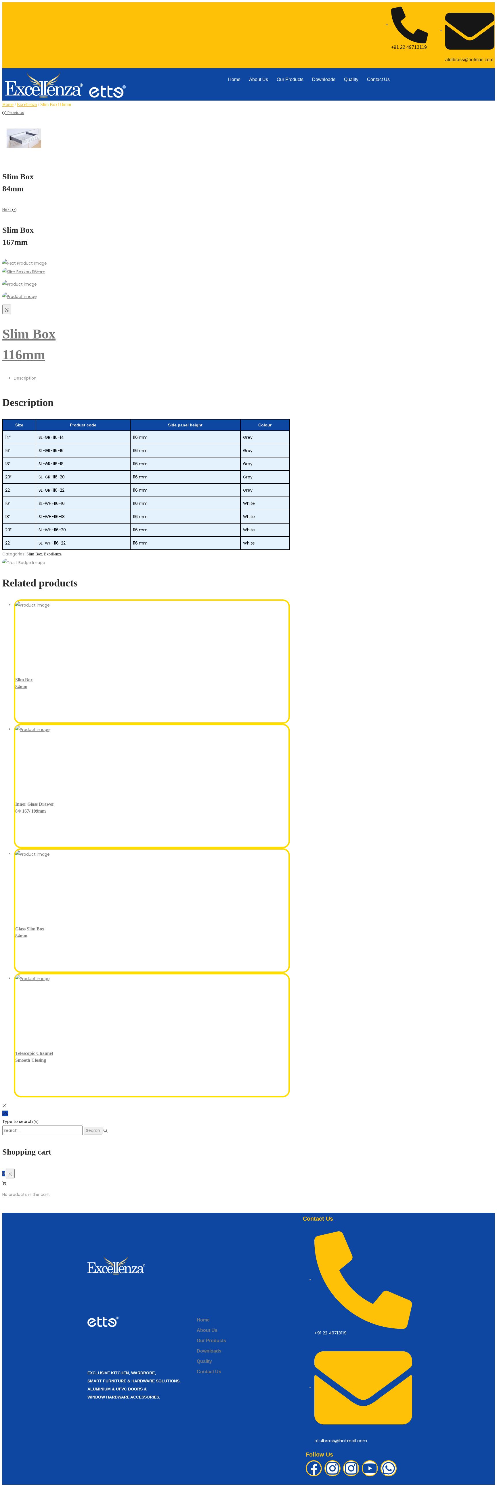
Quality (351, 79)
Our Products (290, 79)
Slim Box (34, 554)
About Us (258, 79)
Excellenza (27, 104)
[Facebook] (314, 1468)
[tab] (152, 378)
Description (25, 378)
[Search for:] (43, 1130)
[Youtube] (370, 1468)
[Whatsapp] (389, 1468)
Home (234, 79)
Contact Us (378, 79)
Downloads (323, 79)
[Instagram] (332, 1468)
